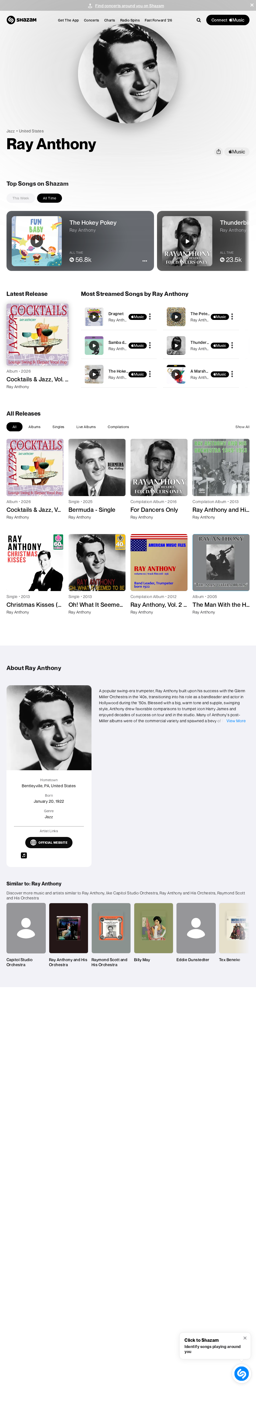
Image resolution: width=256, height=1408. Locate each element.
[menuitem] (69, 20)
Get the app (68, 20)
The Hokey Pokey (124, 371)
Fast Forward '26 (158, 20)
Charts (109, 20)
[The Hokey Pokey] (119, 374)
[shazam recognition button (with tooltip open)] (241, 1373)
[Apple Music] (15, 396)
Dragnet (116, 313)
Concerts (91, 20)
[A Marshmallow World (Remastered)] (201, 374)
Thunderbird (202, 342)
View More (236, 720)
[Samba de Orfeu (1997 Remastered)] (119, 345)
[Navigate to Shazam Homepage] (21, 20)
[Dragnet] (119, 317)
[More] (150, 316)
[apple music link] (237, 151)
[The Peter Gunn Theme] (201, 317)
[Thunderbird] (201, 345)
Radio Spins (130, 20)
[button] (252, 4)
